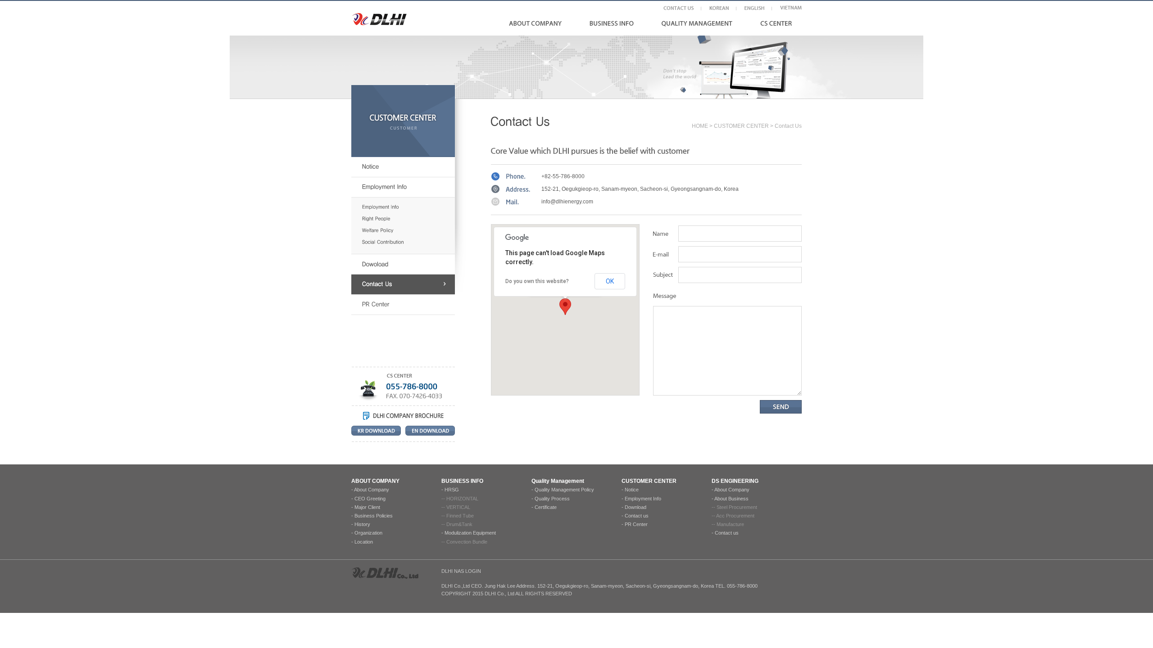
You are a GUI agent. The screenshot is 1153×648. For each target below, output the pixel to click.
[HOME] (379, 19)
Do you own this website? (537, 281)
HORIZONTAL (462, 498)
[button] (565, 306)
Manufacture (730, 524)
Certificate (546, 507)
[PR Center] (403, 305)
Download (635, 507)
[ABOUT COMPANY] (535, 23)
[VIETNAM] (791, 7)
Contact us (637, 515)
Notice (632, 489)
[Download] (403, 264)
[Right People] (408, 218)
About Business (731, 498)
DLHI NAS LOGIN (461, 571)
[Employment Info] (403, 187)
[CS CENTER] (776, 23)
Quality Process (552, 498)
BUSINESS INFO (462, 481)
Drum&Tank (459, 524)
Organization (368, 533)
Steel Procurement (737, 507)
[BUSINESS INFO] (612, 23)
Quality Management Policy (564, 489)
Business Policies (373, 515)
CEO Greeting (370, 498)
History (362, 524)
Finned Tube (460, 515)
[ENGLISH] (754, 8)
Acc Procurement (735, 515)
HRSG (452, 489)
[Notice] (403, 167)
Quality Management (557, 481)
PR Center (636, 524)
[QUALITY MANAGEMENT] (697, 24)
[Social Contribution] (408, 242)
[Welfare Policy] (408, 230)
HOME (700, 126)
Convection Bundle (466, 541)
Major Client (367, 507)
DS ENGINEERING (735, 481)
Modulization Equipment (470, 533)
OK (610, 281)
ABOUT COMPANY (375, 481)
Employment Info (643, 498)
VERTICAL (458, 507)
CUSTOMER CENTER (741, 126)
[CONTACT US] (678, 8)
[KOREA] (719, 8)
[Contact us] (403, 284)
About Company (371, 489)
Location (363, 541)
